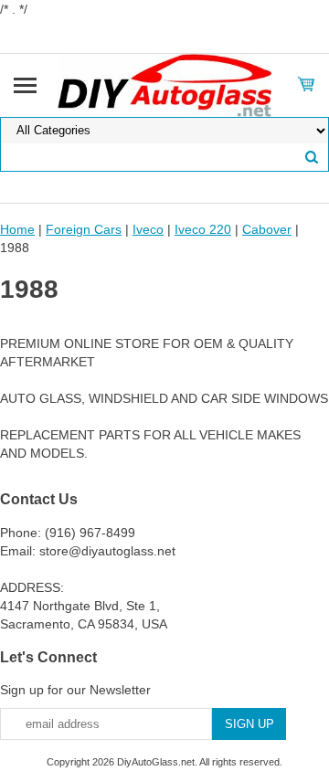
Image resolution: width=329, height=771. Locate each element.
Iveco (148, 229)
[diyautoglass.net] (165, 84)
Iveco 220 (203, 229)
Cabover (267, 229)
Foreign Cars (84, 229)
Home (17, 229)
